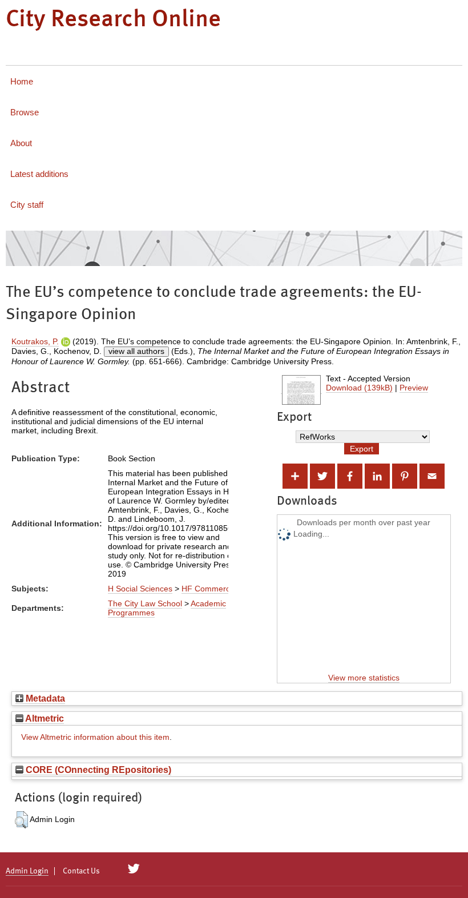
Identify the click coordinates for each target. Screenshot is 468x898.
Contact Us (81, 871)
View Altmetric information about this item (95, 737)
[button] (21, 819)
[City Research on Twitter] (134, 869)
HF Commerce (208, 588)
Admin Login (27, 871)
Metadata (44, 698)
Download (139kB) (359, 387)
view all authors (136, 351)
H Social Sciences (140, 588)
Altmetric (43, 718)
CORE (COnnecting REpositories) (97, 769)
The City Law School (145, 603)
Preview (414, 387)
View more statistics (364, 677)
